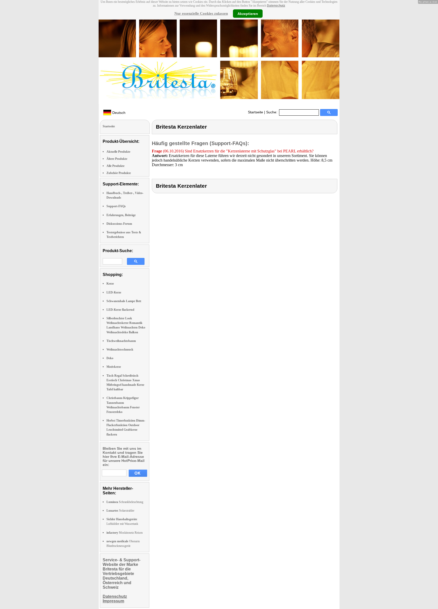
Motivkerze (113, 367)
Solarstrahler (120, 510)
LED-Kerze (113, 292)
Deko (109, 358)
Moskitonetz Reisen (124, 532)
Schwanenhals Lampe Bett (123, 301)
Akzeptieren (248, 13)
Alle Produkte (115, 166)
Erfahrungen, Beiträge (121, 215)
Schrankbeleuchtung (124, 502)
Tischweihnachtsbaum (121, 341)
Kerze (110, 283)
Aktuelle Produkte (118, 151)
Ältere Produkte (116, 159)
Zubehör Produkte (118, 173)
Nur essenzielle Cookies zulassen (201, 13)
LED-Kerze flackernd (120, 309)
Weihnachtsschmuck (119, 349)
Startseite (255, 112)
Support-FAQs (116, 206)
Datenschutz (276, 5)
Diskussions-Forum (119, 223)
